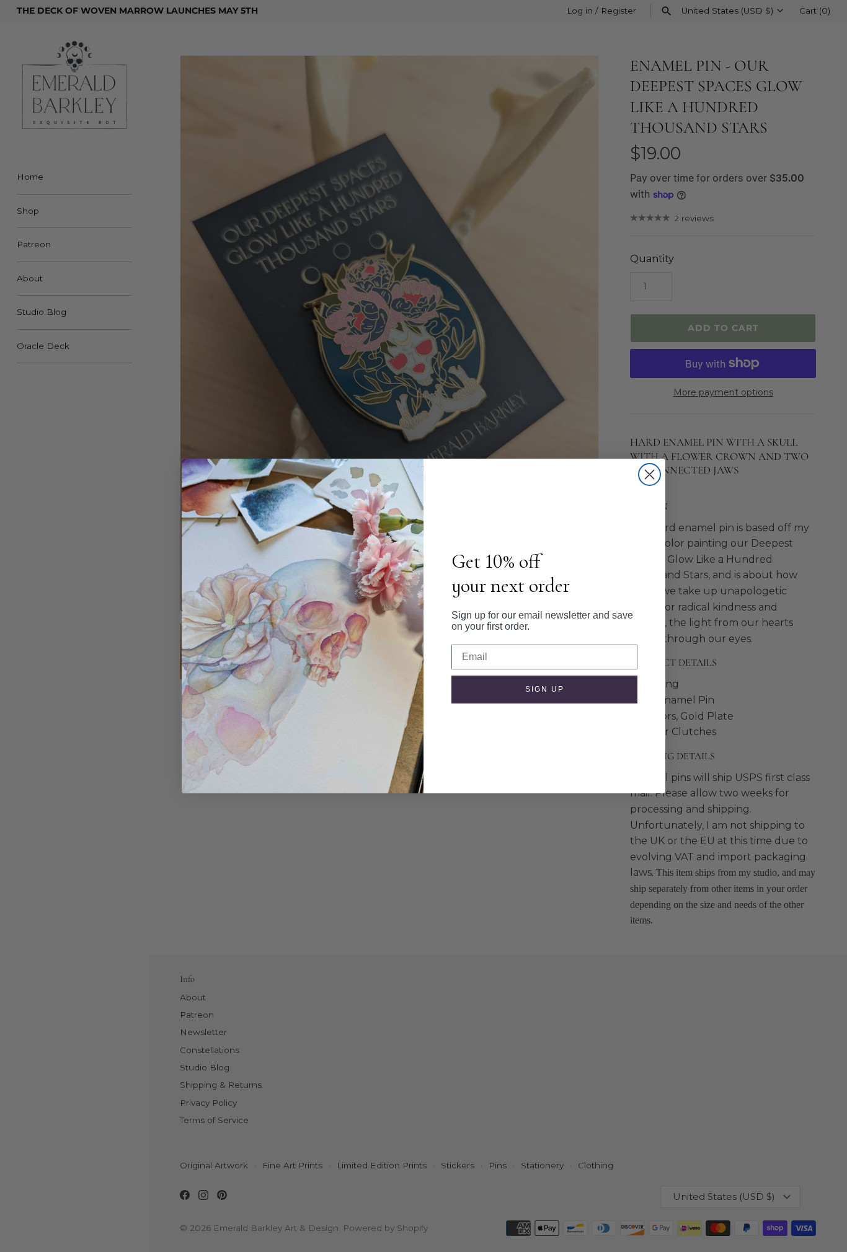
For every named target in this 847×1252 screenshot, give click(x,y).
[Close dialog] (649, 474)
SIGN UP (544, 689)
